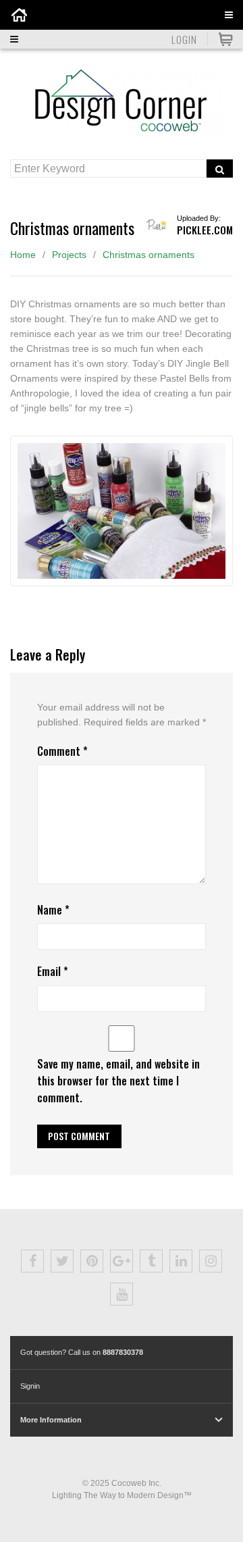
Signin (30, 1386)
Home (23, 254)
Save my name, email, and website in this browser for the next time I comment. (118, 1081)
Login (184, 39)
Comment (62, 751)
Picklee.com (205, 229)
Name (53, 910)
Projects (69, 254)
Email (52, 971)
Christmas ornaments (148, 254)
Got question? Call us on (81, 1352)
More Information (51, 1420)
